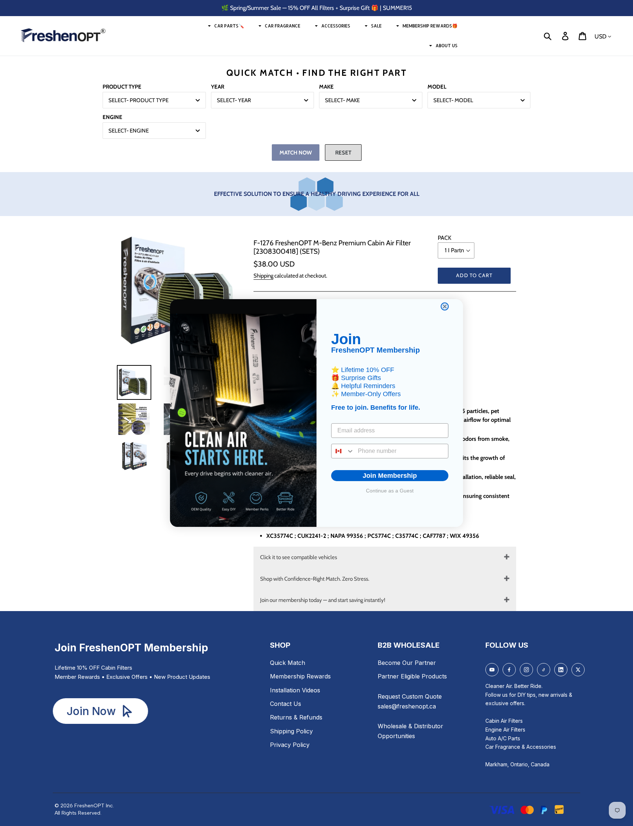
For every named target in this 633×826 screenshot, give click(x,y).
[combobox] (343, 451)
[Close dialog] (444, 306)
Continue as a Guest (390, 491)
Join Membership (390, 475)
